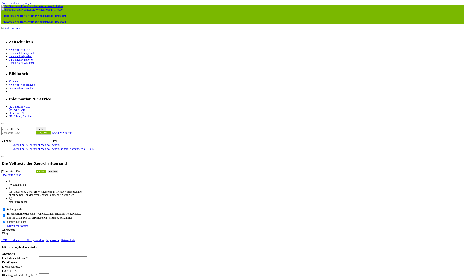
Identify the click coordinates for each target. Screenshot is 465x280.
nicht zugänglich (16, 221)
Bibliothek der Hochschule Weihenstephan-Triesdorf (33, 15)
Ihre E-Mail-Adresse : (15, 258)
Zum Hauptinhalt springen (16, 3)
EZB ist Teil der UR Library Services (22, 240)
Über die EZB (17, 109)
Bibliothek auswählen (21, 88)
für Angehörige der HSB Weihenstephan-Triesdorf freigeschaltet (44, 213)
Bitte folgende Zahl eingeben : (20, 275)
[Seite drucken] (10, 28)
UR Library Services (21, 116)
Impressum (52, 240)
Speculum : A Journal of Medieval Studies (36, 144)
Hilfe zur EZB (17, 113)
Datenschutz (68, 240)
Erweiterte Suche (62, 132)
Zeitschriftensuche (19, 49)
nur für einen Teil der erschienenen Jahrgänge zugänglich (39, 217)
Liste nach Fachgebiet (21, 53)
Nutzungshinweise (19, 106)
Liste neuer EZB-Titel (21, 62)
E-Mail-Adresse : (12, 266)
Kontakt (13, 81)
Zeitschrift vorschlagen (22, 84)
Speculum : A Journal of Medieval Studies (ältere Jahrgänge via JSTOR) (53, 148)
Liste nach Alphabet (20, 56)
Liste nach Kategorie (21, 59)
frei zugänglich (15, 209)
